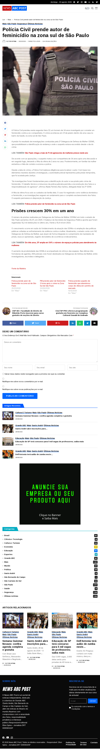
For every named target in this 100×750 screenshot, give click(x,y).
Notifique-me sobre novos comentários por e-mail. (22, 381)
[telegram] (97, 2)
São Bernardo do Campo (50, 577)
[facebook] (74, 2)
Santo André (50, 573)
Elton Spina (11, 41)
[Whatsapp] (89, 2)
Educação (50, 551)
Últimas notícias (50, 596)
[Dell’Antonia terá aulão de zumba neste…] (7, 454)
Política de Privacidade (71, 744)
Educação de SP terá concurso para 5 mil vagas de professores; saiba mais (49, 441)
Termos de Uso (83, 744)
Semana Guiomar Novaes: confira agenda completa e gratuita (43, 416)
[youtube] (85, 2)
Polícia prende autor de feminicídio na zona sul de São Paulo (50, 204)
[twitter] (78, 2)
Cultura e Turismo (50, 543)
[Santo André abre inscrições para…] (7, 428)
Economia (50, 547)
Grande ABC (50, 558)
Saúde (50, 588)
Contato (94, 743)
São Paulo (50, 585)
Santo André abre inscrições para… (31, 429)
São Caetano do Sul (50, 581)
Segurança (50, 592)
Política (50, 570)
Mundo (50, 566)
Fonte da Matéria (19, 268)
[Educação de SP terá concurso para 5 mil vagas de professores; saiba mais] (7, 441)
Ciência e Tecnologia (50, 539)
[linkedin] (93, 2)
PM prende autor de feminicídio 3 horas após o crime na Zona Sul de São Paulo (52, 283)
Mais (9, 20)
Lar (3, 20)
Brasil (50, 535)
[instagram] (81, 2)
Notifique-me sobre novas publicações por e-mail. (22, 389)
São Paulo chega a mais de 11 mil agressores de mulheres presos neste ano (56, 153)
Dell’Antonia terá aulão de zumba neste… (34, 454)
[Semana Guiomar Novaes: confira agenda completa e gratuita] (7, 415)
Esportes (50, 554)
